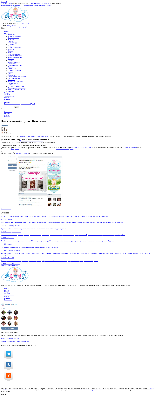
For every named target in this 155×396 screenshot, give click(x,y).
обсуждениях (15, 149)
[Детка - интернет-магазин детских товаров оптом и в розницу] (15, 22)
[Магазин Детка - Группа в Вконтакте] (8, 369)
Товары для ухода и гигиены (16, 88)
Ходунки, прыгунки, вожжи (16, 89)
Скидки (6, 93)
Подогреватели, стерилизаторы (17, 76)
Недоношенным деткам (15, 65)
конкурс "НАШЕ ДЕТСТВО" (83, 147)
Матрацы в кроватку (14, 62)
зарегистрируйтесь (24, 27)
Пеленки (10, 72)
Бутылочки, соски (13, 38)
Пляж (9, 73)
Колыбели (11, 49)
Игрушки (11, 44)
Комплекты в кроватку (15, 55)
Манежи (10, 60)
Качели (10, 46)
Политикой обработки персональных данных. (91, 390)
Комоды (10, 52)
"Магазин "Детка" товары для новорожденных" (34, 136)
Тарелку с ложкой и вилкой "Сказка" (31, 141)
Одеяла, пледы (12, 68)
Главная (6, 31)
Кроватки (11, 59)
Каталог (3, 2)
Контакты (7, 99)
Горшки (10, 41)
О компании (8, 112)
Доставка (7, 94)
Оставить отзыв (13, 265)
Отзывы (6, 97)
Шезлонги (11, 91)
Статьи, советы (9, 96)
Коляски (10, 51)
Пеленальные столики (15, 70)
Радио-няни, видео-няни (15, 81)
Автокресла (11, 34)
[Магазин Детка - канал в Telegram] (8, 359)
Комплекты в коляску (14, 54)
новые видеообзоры (131, 147)
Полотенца (11, 80)
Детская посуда (12, 43)
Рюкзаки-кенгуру (13, 83)
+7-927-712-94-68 (24, 23)
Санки (10, 84)
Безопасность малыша (14, 36)
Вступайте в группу (22, 153)
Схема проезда (33, 3)
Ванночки (11, 39)
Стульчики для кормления (16, 86)
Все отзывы (4, 265)
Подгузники (11, 75)
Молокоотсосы (12, 63)
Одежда (10, 67)
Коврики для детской (14, 47)
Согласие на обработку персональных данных (15, 341)
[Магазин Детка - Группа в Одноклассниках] (8, 380)
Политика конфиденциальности (10, 338)
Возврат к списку (6, 209)
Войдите (12, 27)
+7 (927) (6, 3)
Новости (7, 113)
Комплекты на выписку (15, 57)
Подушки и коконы (14, 78)
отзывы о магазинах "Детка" (64, 149)
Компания (4, 109)
